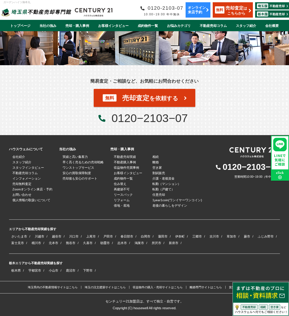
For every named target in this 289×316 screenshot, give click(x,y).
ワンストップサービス (78, 167)
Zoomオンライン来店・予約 (32, 189)
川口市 (74, 236)
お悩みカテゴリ (179, 26)
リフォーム (122, 200)
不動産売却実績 (125, 157)
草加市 (231, 236)
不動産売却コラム (213, 26)
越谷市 (56, 236)
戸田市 (108, 236)
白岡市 (145, 236)
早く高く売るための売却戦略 (83, 162)
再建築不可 (122, 189)
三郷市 (197, 236)
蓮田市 (163, 236)
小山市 (53, 270)
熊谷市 (70, 243)
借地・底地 (122, 205)
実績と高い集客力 (75, 157)
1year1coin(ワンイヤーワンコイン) (177, 200)
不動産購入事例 (125, 162)
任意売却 (158, 194)
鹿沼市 (70, 270)
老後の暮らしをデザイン (169, 205)
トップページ (20, 26)
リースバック (123, 194)
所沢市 (156, 243)
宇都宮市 (34, 270)
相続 (155, 157)
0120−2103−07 (150, 118)
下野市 (88, 270)
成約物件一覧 (148, 26)
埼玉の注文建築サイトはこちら (105, 287)
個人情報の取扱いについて (31, 200)
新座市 (173, 243)
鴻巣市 (139, 243)
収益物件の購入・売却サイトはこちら (158, 287)
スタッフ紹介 (246, 26)
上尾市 (91, 236)
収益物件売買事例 (126, 167)
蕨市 (247, 236)
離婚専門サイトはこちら (206, 287)
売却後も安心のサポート (80, 178)
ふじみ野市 (266, 236)
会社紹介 (18, 157)
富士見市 (17, 243)
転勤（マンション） (166, 184)
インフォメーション (26, 178)
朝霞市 (105, 243)
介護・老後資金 (163, 178)
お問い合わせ (21, 194)
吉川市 (214, 236)
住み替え (120, 184)
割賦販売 (158, 173)
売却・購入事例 (77, 26)
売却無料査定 (21, 184)
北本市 (53, 243)
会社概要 (272, 26)
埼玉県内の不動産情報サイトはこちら (53, 287)
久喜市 (88, 243)
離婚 (155, 162)
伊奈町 (180, 236)
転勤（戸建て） (163, 189)
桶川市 (36, 243)
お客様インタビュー (113, 26)
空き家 (157, 167)
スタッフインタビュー (28, 167)
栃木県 (16, 270)
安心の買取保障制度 (77, 173)
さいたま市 (19, 236)
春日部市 (127, 236)
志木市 (122, 243)
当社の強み (48, 26)
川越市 (39, 236)
